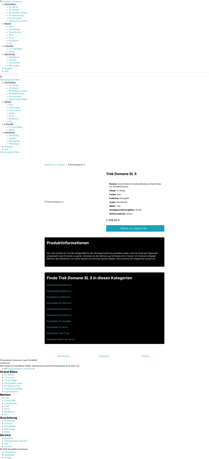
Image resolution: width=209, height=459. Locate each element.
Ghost (11, 38)
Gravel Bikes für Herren (57, 327)
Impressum (104, 356)
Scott (11, 35)
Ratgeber (8, 68)
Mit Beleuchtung (16, 15)
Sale (6, 71)
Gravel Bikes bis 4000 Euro (59, 309)
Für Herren (14, 7)
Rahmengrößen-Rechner (15, 441)
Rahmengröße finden (9, 80)
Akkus (11, 51)
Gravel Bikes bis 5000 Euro (59, 315)
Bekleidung (14, 57)
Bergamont (14, 40)
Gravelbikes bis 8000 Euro (59, 297)
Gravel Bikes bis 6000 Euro (59, 285)
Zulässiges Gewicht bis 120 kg (60, 339)
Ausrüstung (9, 54)
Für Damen (14, 10)
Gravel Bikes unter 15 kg (58, 333)
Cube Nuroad (15, 32)
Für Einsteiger (15, 18)
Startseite (49, 165)
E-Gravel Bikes (15, 49)
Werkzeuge (14, 65)
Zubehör (12, 60)
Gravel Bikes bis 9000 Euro (59, 291)
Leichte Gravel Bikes (18, 21)
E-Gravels (8, 46)
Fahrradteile (14, 63)
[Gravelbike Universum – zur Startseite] (11, 1)
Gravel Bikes (10, 4)
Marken (7, 24)
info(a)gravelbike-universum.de (20, 368)
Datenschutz (63, 356)
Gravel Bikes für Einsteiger (59, 321)
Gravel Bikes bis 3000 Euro (59, 303)
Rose (11, 26)
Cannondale (14, 29)
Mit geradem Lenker (18, 13)
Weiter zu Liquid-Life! (134, 228)
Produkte (60, 165)
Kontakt (145, 356)
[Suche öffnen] (1, 77)
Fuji (10, 43)
